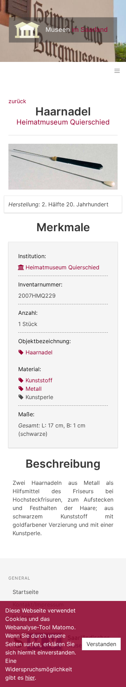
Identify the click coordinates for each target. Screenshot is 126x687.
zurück (17, 101)
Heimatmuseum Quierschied (63, 122)
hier (30, 677)
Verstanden (101, 643)
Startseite (25, 591)
